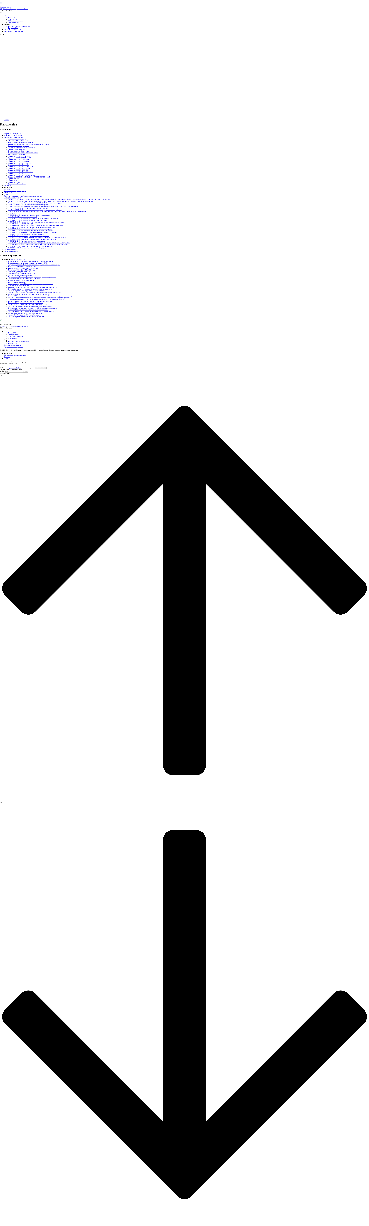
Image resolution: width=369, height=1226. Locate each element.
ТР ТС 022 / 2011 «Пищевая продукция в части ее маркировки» (28, 236)
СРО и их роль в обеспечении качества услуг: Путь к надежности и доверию (33, 308)
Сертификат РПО (13, 180)
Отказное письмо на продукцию (18, 146)
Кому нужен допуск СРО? (16, 282)
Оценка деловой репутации (17, 149)
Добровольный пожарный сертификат (20, 142)
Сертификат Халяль (14, 182)
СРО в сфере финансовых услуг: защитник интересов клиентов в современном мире (36, 299)
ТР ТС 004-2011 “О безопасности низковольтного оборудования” (29, 215)
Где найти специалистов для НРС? (19, 285)
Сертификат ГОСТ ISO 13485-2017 (19, 156)
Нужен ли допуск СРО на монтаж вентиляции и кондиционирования (30, 261)
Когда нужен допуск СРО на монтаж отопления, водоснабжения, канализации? (34, 265)
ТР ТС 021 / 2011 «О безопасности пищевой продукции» (26, 234)
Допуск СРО (12, 17)
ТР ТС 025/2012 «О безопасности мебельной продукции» (26, 241)
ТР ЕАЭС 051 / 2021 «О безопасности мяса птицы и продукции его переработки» (35, 210)
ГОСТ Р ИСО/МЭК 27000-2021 (18, 140)
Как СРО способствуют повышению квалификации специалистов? (30, 306)
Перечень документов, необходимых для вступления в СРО (27, 263)
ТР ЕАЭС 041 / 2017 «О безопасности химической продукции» (28, 204)
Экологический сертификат (17, 184)
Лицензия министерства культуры (19, 26)
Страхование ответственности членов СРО (22, 273)
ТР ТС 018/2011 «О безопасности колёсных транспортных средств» (30, 229)
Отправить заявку (40, 368)
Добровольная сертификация (13, 31)
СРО (5, 16)
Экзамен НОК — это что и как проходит (21, 280)
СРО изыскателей (13, 22)
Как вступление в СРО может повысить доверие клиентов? (27, 304)
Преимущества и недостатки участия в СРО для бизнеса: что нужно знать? (32, 287)
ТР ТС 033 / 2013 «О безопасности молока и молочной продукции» (30, 246)
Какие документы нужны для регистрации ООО (24, 278)
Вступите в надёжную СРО (13, 134)
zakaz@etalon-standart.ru (20, 9)
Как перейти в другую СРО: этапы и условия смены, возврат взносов (30, 284)
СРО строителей (13, 19)
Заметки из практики (18, 259)
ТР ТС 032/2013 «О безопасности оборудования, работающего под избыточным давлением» (38, 244)
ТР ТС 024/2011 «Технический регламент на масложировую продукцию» (32, 239)
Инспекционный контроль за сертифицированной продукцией (28, 144)
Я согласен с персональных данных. (18, 368)
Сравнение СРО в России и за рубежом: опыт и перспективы (28, 310)
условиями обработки (15, 368)
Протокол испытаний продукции (19, 151)
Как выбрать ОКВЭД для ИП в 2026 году (21, 270)
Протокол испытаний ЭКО (16, 154)
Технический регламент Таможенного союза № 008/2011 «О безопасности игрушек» (35, 203)
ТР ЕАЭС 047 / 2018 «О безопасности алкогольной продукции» (29, 208)
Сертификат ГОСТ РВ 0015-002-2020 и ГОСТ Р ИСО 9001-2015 (29, 177)
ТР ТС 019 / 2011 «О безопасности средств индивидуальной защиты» (30, 230)
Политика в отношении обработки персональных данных (23, 196)
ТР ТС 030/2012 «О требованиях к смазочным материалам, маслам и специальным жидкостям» (39, 243)
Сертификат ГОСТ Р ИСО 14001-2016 (20, 163)
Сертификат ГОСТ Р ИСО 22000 (18, 165)
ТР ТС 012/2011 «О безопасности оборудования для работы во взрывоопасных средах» (36, 222)
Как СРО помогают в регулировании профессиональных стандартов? (31, 301)
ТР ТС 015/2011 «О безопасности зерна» (21, 224)
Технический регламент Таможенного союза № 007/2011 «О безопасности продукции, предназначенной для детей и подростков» (50, 201)
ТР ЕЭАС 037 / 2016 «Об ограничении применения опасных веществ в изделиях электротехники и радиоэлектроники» (47, 211)
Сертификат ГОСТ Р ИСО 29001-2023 (20, 168)
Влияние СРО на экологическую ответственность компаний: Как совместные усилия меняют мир (40, 296)
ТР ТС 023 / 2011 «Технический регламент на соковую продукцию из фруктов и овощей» (37, 237)
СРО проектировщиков (15, 21)
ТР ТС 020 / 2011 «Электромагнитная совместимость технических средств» (32, 232)
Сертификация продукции (12, 29)
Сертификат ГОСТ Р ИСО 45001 (18, 170)
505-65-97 (6, 9)
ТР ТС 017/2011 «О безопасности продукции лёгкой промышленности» (31, 227)
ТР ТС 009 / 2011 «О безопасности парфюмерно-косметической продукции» (33, 218)
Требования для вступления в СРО (19, 272)
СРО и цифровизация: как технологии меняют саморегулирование (30, 289)
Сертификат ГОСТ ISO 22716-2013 (19, 158)
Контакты (7, 189)
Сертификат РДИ (13, 179)
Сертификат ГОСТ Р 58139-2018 (18, 161)
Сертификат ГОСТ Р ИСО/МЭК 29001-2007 (22, 175)
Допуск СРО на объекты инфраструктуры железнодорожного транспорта (32, 277)
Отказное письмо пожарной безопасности (21, 147)
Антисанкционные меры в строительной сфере (23, 268)
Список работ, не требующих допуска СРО (22, 275)
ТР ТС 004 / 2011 (13, 213)
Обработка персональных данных (15, 355)
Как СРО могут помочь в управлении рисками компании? (27, 291)
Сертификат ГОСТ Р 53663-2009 (18, 159)
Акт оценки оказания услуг (17, 139)
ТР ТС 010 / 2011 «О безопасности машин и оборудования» (27, 220)
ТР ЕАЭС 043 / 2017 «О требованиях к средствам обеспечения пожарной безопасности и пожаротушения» (43, 206)
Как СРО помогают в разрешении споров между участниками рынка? (31, 311)
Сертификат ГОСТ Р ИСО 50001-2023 (20, 172)
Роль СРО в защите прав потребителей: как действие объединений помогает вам (34, 292)
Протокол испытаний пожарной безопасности (23, 153)
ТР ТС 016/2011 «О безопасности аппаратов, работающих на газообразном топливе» (35, 225)
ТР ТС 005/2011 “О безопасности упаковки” (22, 217)
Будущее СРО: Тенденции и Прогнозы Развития (23, 315)
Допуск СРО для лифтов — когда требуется (22, 266)
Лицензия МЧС (13, 28)
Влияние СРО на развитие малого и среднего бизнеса (25, 303)
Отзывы (6, 194)
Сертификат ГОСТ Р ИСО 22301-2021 (20, 166)
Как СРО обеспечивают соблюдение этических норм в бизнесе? (29, 294)
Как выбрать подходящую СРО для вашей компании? (25, 313)
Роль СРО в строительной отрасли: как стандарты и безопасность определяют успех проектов (39, 297)
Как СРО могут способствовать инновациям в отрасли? (26, 317)
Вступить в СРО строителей (13, 135)
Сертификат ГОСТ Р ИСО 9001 (18, 173)
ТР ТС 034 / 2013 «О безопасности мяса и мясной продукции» (28, 248)
